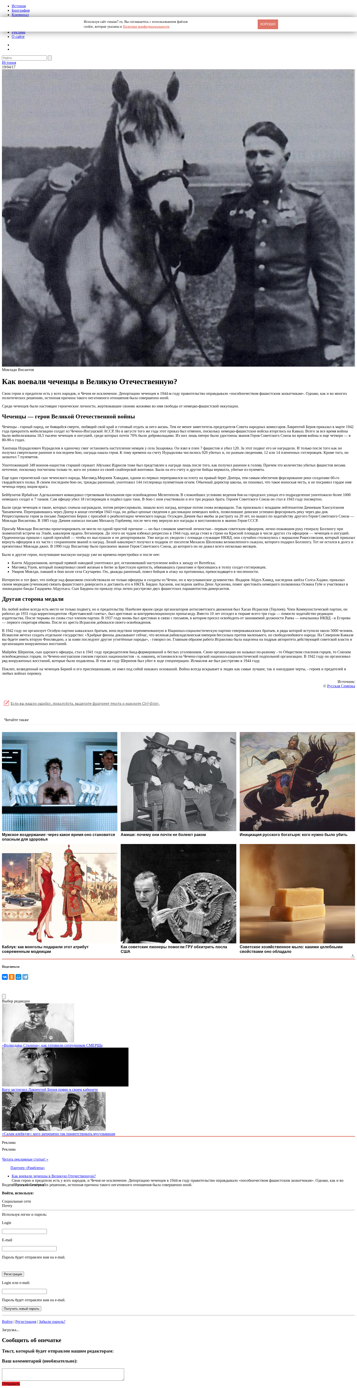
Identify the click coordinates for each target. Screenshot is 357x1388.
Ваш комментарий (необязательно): (39, 1360)
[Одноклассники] (12, 977)
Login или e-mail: (16, 1283)
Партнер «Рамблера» (27, 1168)
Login (6, 1223)
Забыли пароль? (52, 1321)
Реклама (18, 32)
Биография (21, 10)
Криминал (20, 15)
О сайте (18, 36)
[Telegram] (25, 977)
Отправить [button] (11, 1384)
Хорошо (268, 24)
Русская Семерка (341, 686)
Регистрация (25, 1321)
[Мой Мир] (18, 977)
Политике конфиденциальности (146, 26)
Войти (7, 1321)
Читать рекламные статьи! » (25, 1159)
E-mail (7, 1240)
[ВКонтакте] (5, 977)
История (19, 6)
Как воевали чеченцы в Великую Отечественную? (54, 1176)
